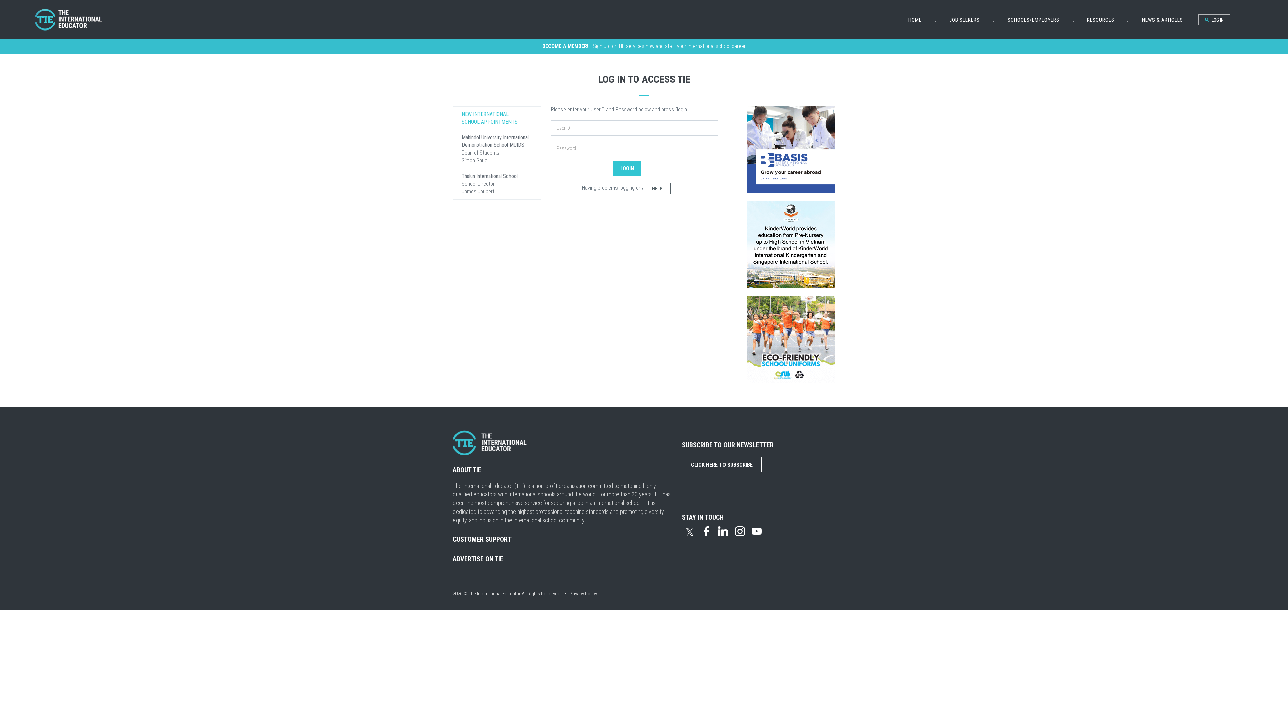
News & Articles (1162, 20)
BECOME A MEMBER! (565, 46)
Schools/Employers (1033, 20)
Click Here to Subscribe (722, 465)
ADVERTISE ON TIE (478, 559)
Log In (1217, 20)
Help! (658, 188)
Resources (1100, 20)
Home (915, 20)
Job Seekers (964, 20)
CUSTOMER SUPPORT (482, 539)
